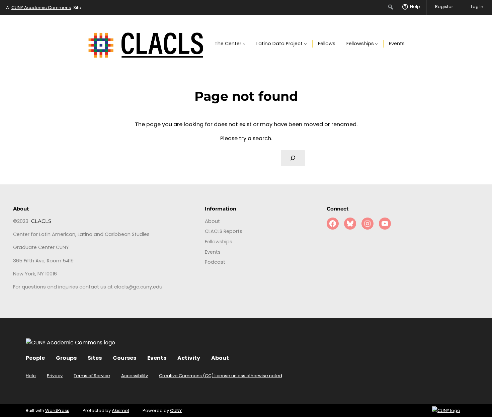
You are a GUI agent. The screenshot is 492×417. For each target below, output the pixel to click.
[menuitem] (391, 7)
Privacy (55, 375)
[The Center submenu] (244, 43)
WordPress (57, 410)
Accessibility (134, 375)
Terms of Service (92, 375)
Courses (124, 358)
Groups (66, 358)
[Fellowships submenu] (376, 43)
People (35, 358)
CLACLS (41, 221)
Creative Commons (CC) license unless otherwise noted (220, 375)
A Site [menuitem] (43, 7)
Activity (188, 358)
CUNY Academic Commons (41, 7)
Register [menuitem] (444, 6)
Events (156, 358)
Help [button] (415, 6)
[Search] (293, 158)
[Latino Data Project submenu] (305, 43)
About (220, 358)
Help (31, 375)
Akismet (120, 410)
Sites (95, 358)
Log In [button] (477, 6)
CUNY (176, 410)
